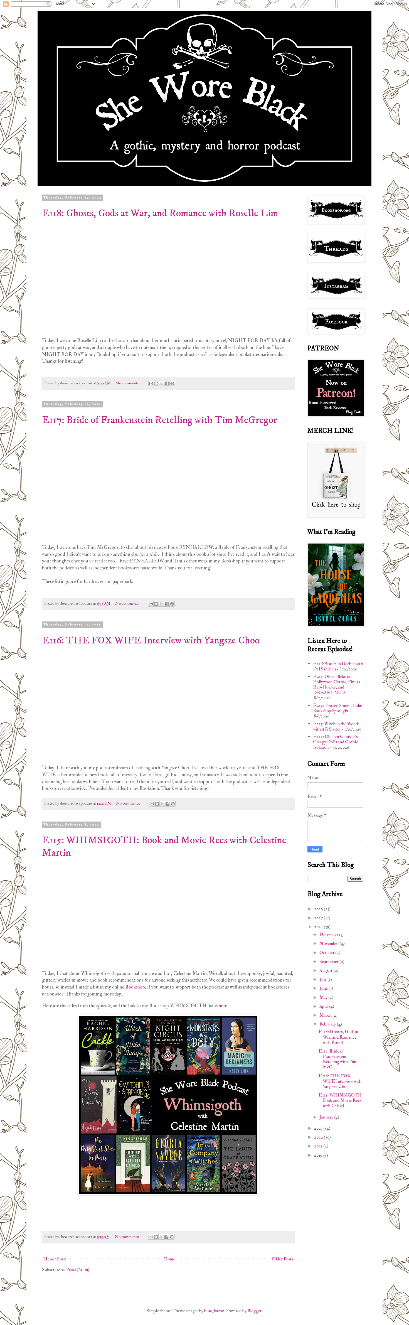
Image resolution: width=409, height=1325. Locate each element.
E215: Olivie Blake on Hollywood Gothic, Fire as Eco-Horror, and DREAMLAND (336, 684)
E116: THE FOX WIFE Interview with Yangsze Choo (151, 640)
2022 (319, 1137)
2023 (318, 1128)
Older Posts (282, 1259)
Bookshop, (135, 987)
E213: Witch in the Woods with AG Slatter (336, 726)
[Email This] (151, 383)
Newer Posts (54, 1259)
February (328, 1024)
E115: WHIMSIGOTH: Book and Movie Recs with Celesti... (341, 1100)
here (223, 1005)
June (324, 988)
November (329, 943)
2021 (318, 1146)
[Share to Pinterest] (172, 383)
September (329, 961)
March (325, 1015)
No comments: (128, 383)
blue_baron (214, 1311)
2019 (318, 1155)
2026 (319, 909)
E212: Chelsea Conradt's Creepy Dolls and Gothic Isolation (335, 742)
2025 (319, 918)
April (324, 1006)
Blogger (254, 1311)
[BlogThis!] (156, 383)
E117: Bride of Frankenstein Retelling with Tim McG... (337, 1059)
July (323, 979)
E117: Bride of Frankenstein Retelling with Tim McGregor (159, 420)
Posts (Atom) (77, 1269)
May (323, 997)
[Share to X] (161, 383)
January (326, 1117)
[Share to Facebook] (167, 383)
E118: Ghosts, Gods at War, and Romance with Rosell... (339, 1037)
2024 (319, 927)
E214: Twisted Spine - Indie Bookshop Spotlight (337, 708)
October (327, 952)
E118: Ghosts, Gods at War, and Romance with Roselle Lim (160, 213)
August (326, 970)
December (329, 934)
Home (169, 1259)
